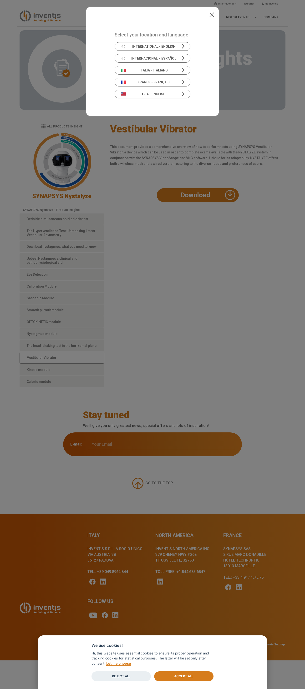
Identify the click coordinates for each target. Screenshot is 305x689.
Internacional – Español (153, 58)
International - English (153, 46)
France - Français (154, 82)
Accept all (183, 676)
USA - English (154, 94)
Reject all (121, 676)
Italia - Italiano (154, 70)
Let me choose (118, 663)
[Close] (211, 14)
